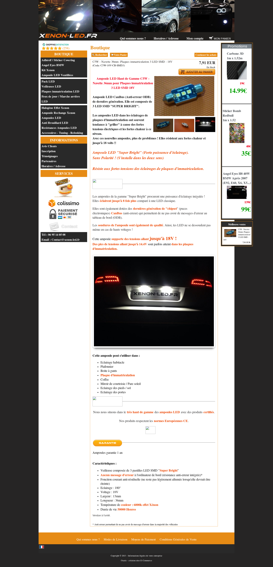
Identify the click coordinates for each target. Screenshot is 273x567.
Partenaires (49, 161)
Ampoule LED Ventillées (57, 75)
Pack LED (48, 81)
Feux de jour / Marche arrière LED (61, 98)
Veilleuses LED (51, 86)
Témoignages (50, 156)
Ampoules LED (51, 118)
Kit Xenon (48, 70)
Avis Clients (49, 146)
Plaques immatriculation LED (60, 91)
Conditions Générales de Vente (178, 539)
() (66, 48)
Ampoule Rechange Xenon (58, 113)
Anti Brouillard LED (55, 123)
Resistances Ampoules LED (59, 128)
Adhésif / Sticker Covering (58, 60)
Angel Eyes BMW (53, 65)
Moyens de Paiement (143, 539)
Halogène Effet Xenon (55, 108)
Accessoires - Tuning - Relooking (62, 133)
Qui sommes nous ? (133, 38)
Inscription (49, 151)
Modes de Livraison (115, 539)
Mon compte (194, 38)
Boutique (63, 54)
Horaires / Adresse (166, 38)
